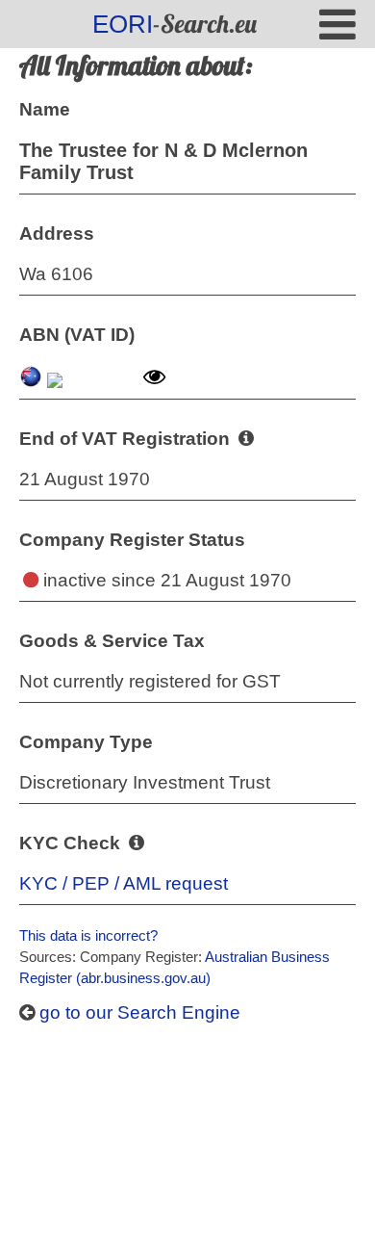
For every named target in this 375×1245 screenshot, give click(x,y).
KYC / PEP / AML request (123, 883)
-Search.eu (174, 23)
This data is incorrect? (88, 935)
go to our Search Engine (137, 1012)
